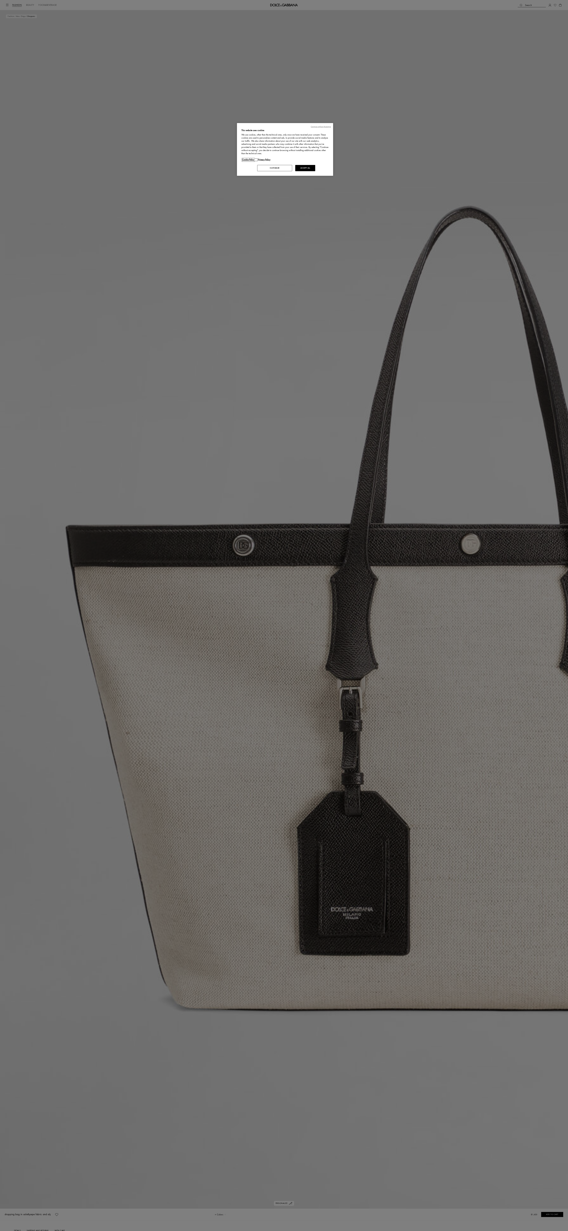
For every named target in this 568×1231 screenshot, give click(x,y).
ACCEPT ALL (305, 168)
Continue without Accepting (321, 126)
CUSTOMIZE (275, 168)
